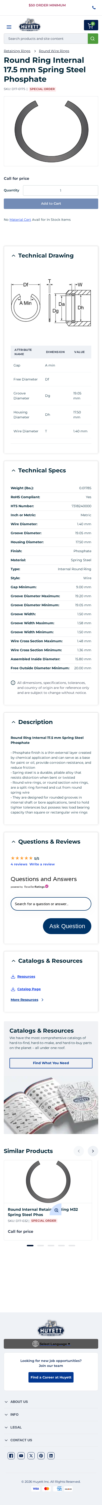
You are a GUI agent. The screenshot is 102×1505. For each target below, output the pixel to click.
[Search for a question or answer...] (51, 904)
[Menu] (9, 27)
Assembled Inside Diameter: (35, 659)
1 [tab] (30, 1245)
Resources (26, 976)
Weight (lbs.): (22, 488)
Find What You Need (51, 1063)
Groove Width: (23, 614)
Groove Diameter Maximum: (35, 596)
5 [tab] (72, 1245)
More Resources (24, 1000)
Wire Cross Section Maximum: (37, 641)
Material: (18, 560)
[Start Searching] (93, 38)
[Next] (93, 1151)
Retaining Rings (17, 51)
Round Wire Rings (54, 51)
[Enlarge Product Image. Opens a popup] (55, 1209)
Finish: (16, 551)
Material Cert (20, 219)
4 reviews (19, 864)
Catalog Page (29, 989)
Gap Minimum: (24, 587)
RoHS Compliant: (25, 497)
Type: (15, 569)
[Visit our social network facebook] (11, 1455)
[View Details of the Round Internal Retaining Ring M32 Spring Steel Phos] (48, 1181)
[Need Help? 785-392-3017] (94, 8)
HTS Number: (22, 506)
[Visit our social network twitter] (31, 1455)
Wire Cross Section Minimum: (36, 650)
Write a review (42, 864)
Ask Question (67, 926)
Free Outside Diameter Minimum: (40, 668)
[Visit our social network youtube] (21, 1455)
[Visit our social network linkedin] (51, 1455)
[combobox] (51, 38)
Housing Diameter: (27, 542)
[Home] (30, 24)
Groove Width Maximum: (32, 623)
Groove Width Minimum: (32, 632)
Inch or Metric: (23, 515)
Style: (15, 578)
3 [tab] (51, 1245)
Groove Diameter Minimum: (35, 605)
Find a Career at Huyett (51, 1377)
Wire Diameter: (24, 524)
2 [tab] (40, 1245)
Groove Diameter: (26, 533)
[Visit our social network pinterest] (41, 1455)
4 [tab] (61, 1245)
